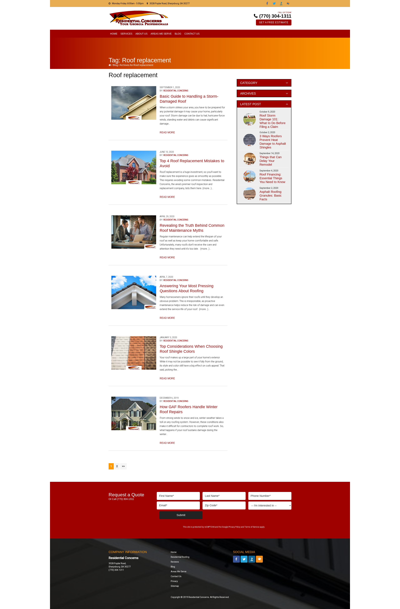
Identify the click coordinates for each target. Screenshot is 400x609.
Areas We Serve (178, 571)
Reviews (175, 562)
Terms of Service (252, 527)
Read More (167, 132)
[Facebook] (267, 3)
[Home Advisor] (288, 3)
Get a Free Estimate (273, 22)
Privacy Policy (234, 527)
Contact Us (176, 576)
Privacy (174, 581)
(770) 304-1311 (275, 16)
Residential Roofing (180, 557)
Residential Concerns (175, 90)
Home (174, 552)
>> (123, 466)
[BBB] (281, 3)
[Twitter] (274, 3)
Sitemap (175, 586)
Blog (116, 65)
